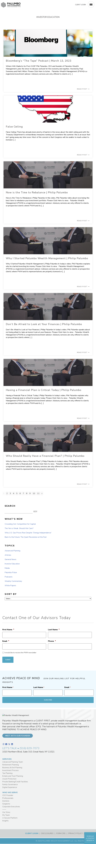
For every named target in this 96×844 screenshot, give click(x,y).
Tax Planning (7, 773)
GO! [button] (35, 511)
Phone (52, 641)
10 (34, 493)
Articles (8, 555)
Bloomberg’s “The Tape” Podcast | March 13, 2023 (38, 61)
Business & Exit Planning (12, 767)
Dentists (5, 801)
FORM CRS (60, 833)
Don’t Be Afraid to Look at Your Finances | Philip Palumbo (44, 324)
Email (5, 641)
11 (38, 493)
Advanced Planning (12, 550)
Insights (5, 820)
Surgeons (6, 803)
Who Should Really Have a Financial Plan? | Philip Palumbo (45, 456)
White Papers (10, 585)
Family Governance (10, 784)
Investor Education (12, 563)
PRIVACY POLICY (75, 833)
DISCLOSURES (47, 833)
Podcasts (8, 577)
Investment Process (10, 770)
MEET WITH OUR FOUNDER (17, 735)
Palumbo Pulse (11, 572)
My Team (6, 815)
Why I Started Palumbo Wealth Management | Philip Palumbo (47, 258)
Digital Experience (9, 787)
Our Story (6, 812)
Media (7, 568)
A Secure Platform (9, 818)
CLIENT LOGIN (80, 5)
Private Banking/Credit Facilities (15, 781)
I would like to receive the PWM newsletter (20, 652)
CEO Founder (7, 795)
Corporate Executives (11, 806)
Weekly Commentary (13, 581)
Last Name (54, 629)
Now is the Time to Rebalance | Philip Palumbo (37, 192)
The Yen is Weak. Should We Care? (19, 528)
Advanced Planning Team (12, 762)
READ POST (82, 89)
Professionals (7, 798)
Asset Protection (9, 779)
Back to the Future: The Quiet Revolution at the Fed (25, 537)
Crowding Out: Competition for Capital (20, 524)
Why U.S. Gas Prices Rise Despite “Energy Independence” (28, 532)
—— (4, 809)
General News (10, 559)
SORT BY (11, 594)
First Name (8, 629)
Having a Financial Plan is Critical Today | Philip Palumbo (43, 390)
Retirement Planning (10, 764)
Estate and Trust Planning (12, 776)
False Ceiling (14, 126)
